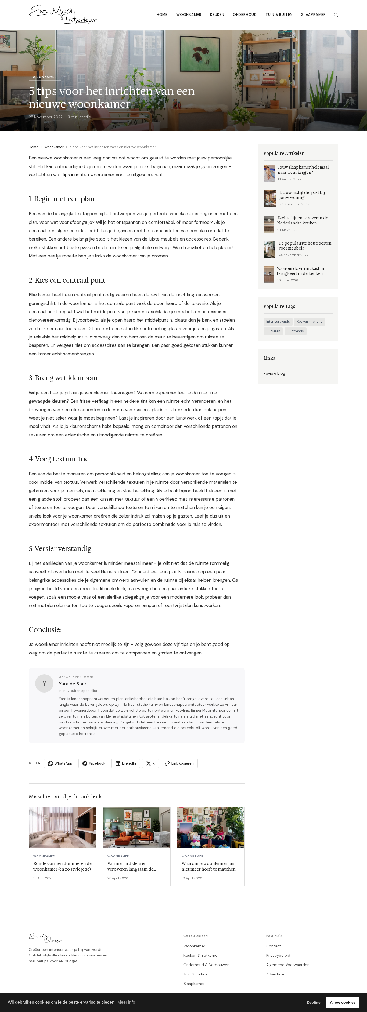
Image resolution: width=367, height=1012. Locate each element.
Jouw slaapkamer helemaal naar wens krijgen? (303, 170)
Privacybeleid (278, 955)
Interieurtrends (278, 321)
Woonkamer (189, 14)
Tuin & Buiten (279, 14)
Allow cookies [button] (343, 1002)
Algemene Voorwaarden (288, 964)
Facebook (97, 763)
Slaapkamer (313, 14)
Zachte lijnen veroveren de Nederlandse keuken (302, 221)
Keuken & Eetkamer (201, 955)
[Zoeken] (335, 14)
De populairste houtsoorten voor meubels (305, 246)
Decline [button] (314, 1002)
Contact (273, 946)
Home (162, 14)
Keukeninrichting (310, 321)
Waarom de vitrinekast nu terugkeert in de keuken (301, 271)
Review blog (274, 373)
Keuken (217, 14)
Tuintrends (295, 331)
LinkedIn (129, 763)
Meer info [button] (126, 1002)
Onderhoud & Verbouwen (206, 964)
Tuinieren (273, 331)
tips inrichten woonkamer (88, 175)
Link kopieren (182, 763)
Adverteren (276, 974)
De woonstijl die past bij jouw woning (302, 195)
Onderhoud (245, 14)
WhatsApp (63, 763)
